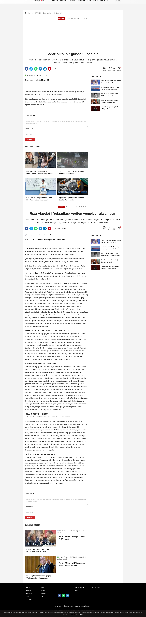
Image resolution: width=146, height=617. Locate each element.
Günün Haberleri (79, 587)
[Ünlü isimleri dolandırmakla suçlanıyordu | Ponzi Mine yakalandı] (40, 160)
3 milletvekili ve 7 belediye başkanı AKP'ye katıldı (72, 538)
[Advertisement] (73, 36)
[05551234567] (63, 595)
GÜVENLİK (38, 13)
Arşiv (76, 590)
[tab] (30, 115)
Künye (61, 606)
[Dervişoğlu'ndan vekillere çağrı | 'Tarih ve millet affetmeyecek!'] (40, 564)
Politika (43, 593)
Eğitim (43, 587)
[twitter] (31, 69)
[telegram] (40, 69)
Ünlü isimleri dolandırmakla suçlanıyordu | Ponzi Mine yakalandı (39, 172)
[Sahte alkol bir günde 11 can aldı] (36, 75)
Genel (43, 590)
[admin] (67, 595)
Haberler (30, 13)
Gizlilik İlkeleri (85, 606)
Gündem (29, 593)
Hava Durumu (95, 587)
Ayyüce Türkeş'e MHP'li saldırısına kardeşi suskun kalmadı (72, 564)
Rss (56, 606)
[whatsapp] (36, 69)
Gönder (29, 139)
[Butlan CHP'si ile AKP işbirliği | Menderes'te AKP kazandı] (40, 538)
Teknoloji (29, 599)
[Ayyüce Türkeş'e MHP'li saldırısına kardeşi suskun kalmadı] (72, 558)
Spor (42, 596)
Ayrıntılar (74, 615)
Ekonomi (29, 590)
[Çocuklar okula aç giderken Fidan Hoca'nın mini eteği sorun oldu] (40, 186)
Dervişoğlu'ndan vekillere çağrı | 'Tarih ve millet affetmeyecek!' (38, 577)
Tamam (81, 615)
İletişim (66, 606)
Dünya (28, 587)
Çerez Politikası (75, 606)
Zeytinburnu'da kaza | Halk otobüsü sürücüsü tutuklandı (72, 172)
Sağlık (28, 596)
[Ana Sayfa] (25, 13)
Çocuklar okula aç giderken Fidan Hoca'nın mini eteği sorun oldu (39, 199)
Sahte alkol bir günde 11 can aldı (52, 13)
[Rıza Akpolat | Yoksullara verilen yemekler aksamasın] (42, 235)
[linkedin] (45, 69)
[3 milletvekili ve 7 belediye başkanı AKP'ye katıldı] (72, 532)
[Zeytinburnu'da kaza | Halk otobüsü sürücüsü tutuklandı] (72, 160)
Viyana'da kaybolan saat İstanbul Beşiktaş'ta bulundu (71, 199)
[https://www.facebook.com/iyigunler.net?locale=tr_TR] (59, 595)
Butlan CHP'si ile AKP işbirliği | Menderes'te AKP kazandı (37, 551)
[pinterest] (49, 69)
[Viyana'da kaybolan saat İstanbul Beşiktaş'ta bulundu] (72, 186)
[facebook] (26, 69)
